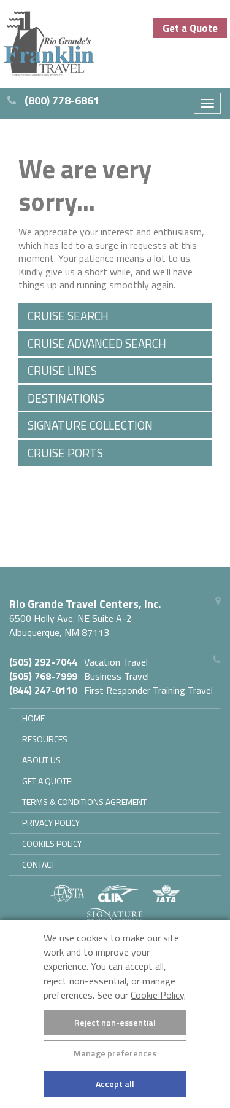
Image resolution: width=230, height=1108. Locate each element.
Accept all (115, 1083)
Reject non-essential (115, 1022)
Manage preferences (115, 1053)
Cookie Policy (157, 995)
